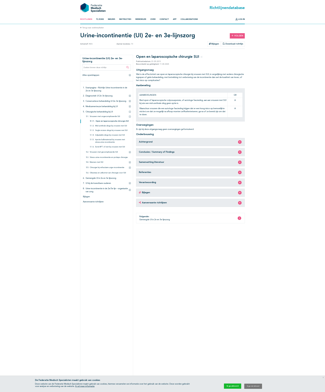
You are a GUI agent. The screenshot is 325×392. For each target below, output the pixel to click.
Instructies (125, 19)
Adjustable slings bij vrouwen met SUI (110, 135)
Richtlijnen (86, 19)
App (174, 19)
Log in (241, 19)
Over (153, 19)
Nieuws (111, 19)
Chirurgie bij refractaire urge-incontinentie (107, 168)
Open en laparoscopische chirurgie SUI (112, 121)
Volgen (238, 36)
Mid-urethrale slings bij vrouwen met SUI (111, 126)
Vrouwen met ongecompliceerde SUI (105, 116)
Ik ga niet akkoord (253, 386)
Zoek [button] (101, 19)
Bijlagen (215, 44)
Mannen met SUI (96, 162)
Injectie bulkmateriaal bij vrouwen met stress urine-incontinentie (110, 141)
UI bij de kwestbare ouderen (98, 183)
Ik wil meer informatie (85, 386)
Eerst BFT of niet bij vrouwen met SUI (110, 147)
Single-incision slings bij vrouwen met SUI (111, 130)
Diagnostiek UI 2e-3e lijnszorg (99, 96)
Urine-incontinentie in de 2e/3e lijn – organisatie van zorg (107, 190)
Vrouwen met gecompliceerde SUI (104, 152)
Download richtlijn (234, 44)
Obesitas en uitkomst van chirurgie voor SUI (108, 173)
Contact (164, 19)
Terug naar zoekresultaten (93, 28)
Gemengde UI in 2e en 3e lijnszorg (101, 178)
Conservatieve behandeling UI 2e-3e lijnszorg (106, 101)
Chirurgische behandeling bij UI (99, 112)
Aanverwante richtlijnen (93, 202)
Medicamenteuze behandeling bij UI (102, 107)
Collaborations (189, 19)
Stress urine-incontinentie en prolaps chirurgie (109, 157)
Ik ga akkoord (233, 386)
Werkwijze (140, 19)
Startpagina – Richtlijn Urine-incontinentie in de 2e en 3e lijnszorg (106, 89)
